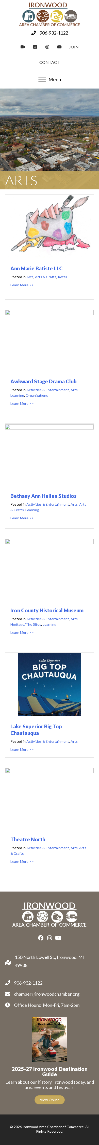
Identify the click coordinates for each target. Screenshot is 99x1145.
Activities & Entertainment (47, 390)
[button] (41, 938)
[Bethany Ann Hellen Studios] (49, 428)
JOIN (74, 46)
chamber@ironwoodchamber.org (46, 994)
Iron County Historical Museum (47, 610)
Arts (30, 277)
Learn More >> (22, 284)
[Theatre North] (49, 771)
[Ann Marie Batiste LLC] (49, 256)
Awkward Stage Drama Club (43, 381)
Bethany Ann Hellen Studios (43, 496)
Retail (62, 277)
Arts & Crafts (45, 277)
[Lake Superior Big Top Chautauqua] (49, 714)
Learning (17, 395)
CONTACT (49, 62)
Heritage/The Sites (25, 624)
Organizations (37, 395)
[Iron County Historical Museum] (49, 542)
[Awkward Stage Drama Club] (49, 313)
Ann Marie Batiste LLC (36, 268)
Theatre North (27, 839)
